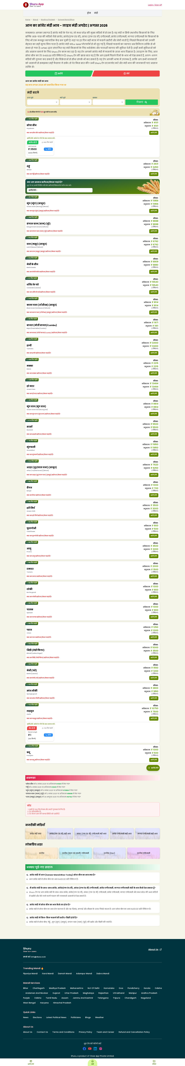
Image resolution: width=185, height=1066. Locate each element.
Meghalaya (88, 993)
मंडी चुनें (62, 98)
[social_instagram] (100, 1048)
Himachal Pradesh (62, 1002)
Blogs (88, 1017)
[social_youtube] (89, 1048)
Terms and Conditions (63, 1032)
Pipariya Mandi (30, 973)
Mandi (35, 20)
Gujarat (56, 993)
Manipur (133, 993)
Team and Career (105, 1032)
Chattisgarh (39, 988)
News (25, 1017)
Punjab (26, 998)
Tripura (116, 998)
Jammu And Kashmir (83, 998)
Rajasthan (103, 993)
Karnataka (109, 988)
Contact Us (42, 1032)
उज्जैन (41, 853)
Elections (37, 1017)
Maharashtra (76, 988)
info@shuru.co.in (38, 957)
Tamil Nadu (51, 998)
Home (27, 20)
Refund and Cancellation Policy (134, 1032)
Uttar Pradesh (71, 993)
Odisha (158, 988)
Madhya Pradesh (48, 20)
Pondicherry (133, 988)
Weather (99, 1017)
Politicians (76, 1017)
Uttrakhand (118, 993)
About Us (153, 949)
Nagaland (146, 998)
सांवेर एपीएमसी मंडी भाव (122, 833)
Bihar (25, 988)
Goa (121, 988)
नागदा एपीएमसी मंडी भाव (147, 833)
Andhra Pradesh (149, 993)
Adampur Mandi (84, 973)
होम (89, 13)
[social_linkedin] (95, 1048)
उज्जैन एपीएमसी (143, 853)
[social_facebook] (84, 1048)
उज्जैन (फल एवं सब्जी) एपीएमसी (75, 853)
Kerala (147, 988)
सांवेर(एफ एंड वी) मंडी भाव (60, 833)
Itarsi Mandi (47, 973)
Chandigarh (130, 998)
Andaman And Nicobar (36, 993)
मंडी (96, 13)
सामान (95, 98)
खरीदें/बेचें (154, 133)
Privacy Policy (85, 1032)
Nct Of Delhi (93, 988)
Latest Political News (56, 1017)
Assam (64, 998)
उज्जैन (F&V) (109, 853)
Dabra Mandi (102, 973)
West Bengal (29, 1002)
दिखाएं (140, 102)
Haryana (44, 1002)
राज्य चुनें (30, 98)
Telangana (103, 998)
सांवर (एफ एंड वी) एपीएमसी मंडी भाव (91, 833)
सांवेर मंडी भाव (35, 833)
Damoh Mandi (65, 973)
